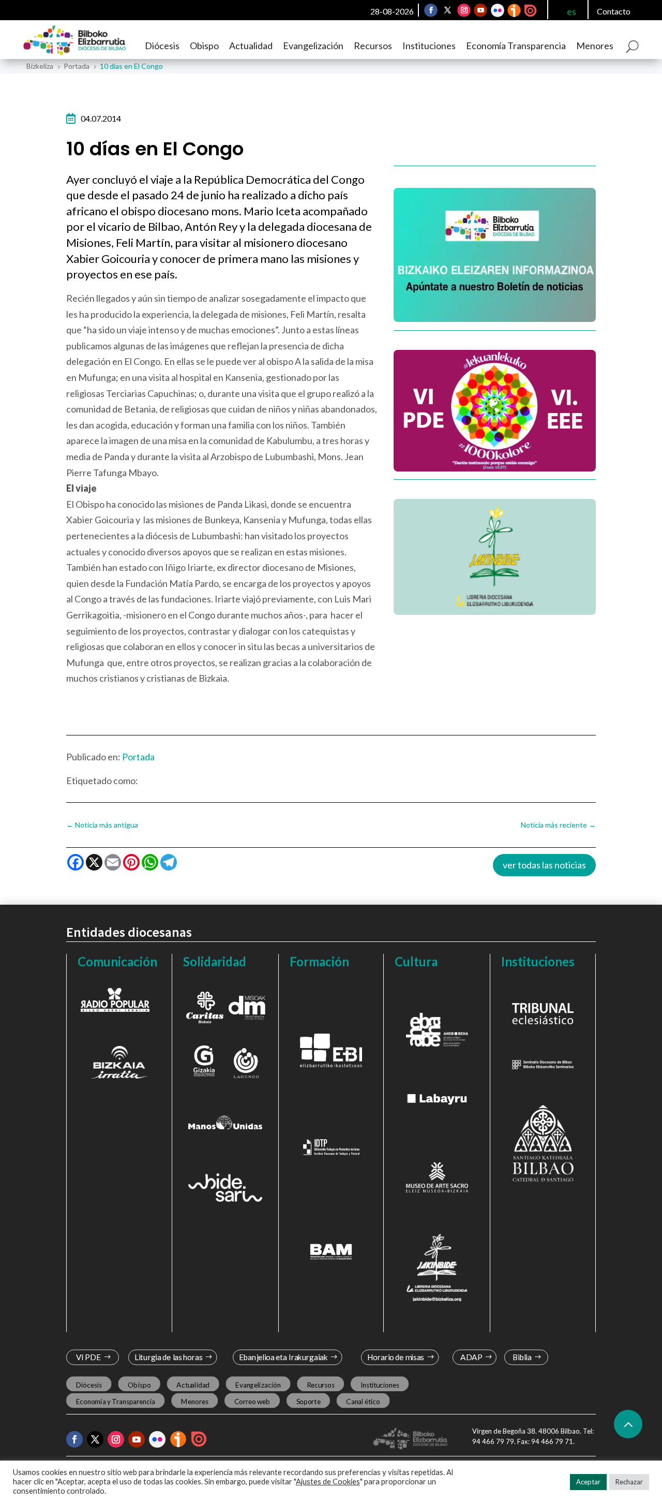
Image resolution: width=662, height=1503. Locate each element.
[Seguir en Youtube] (480, 10)
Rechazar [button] (629, 1482)
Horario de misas (396, 1357)
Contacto (613, 11)
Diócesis (162, 45)
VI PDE (88, 1357)
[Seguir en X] (447, 10)
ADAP (471, 1357)
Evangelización (313, 45)
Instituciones (429, 45)
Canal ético (363, 1401)
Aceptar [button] (588, 1482)
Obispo (204, 45)
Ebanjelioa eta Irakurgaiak (282, 1357)
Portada (138, 756)
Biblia (522, 1357)
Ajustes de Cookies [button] (328, 1481)
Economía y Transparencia (115, 1401)
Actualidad (251, 45)
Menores (594, 45)
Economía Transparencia (516, 45)
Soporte (308, 1401)
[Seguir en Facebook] (431, 10)
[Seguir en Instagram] (464, 10)
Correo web (252, 1401)
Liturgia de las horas (168, 1357)
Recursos (373, 45)
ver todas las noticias (544, 865)
